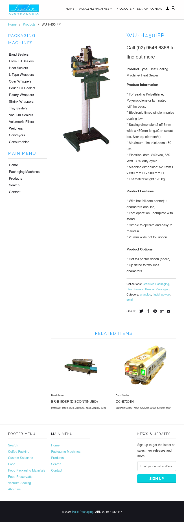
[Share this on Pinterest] (154, 311)
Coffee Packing (18, 451)
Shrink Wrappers (21, 101)
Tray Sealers (18, 108)
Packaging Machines (95, 8)
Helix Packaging (82, 511)
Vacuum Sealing (19, 483)
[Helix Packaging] (27, 9)
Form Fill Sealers (21, 61)
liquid (156, 294)
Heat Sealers (18, 67)
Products (125, 8)
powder (165, 294)
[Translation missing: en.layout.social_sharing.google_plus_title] (161, 311)
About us (14, 489)
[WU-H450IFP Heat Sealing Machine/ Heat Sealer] (86, 101)
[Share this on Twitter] (140, 311)
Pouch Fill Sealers (22, 87)
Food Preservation (21, 476)
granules (145, 294)
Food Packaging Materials (26, 470)
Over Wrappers (20, 81)
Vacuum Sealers (21, 114)
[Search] (173, 9)
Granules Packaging (156, 284)
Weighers (16, 128)
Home (70, 8)
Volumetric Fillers (21, 121)
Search (142, 8)
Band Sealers (19, 54)
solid (130, 299)
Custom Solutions (20, 457)
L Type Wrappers (21, 74)
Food (11, 464)
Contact (157, 8)
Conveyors (17, 135)
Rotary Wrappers (21, 94)
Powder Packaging (157, 289)
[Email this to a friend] (167, 311)
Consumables (19, 141)
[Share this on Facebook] (147, 311)
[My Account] (167, 9)
